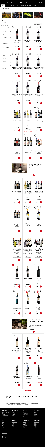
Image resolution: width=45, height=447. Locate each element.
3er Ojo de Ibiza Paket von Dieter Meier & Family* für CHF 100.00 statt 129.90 (38, 148)
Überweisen (35, 414)
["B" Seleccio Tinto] (17, 34)
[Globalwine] (22, 2)
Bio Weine (6, 15)
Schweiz (3, 426)
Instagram (13, 412)
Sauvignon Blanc (25, 424)
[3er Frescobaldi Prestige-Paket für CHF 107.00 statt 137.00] (17, 114)
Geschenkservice (4, 414)
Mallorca (13, 424)
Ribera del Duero (14, 422)
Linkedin (13, 414)
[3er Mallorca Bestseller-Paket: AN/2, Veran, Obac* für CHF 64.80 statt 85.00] (17, 142)
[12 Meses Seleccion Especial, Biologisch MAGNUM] (28, 87)
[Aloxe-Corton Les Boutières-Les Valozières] (28, 342)
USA (2, 432)
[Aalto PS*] (39, 271)
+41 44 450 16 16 (6, 412)
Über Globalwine (25, 412)
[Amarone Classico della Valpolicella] (17, 370)
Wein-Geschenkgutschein (5, 415)
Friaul (13, 428)
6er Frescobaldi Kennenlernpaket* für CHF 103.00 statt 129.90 (17, 249)
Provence (13, 432)
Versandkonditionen (25, 414)
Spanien (3, 422)
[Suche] (40, 2)
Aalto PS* (38, 278)
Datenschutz (24, 416)
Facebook (13, 413)
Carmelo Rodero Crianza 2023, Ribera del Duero (36, 165)
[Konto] (42, 2)
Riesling (24, 427)
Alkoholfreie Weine (28, 15)
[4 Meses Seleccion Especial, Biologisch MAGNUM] (39, 214)
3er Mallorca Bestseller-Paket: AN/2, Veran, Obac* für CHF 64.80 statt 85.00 (17, 148)
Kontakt (3, 413)
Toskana (13, 425)
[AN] (39, 370)
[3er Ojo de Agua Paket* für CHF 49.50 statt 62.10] (28, 142)
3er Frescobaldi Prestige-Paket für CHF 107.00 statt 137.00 (17, 121)
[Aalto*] (17, 298)
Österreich (3, 427)
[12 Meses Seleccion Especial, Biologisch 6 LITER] (17, 87)
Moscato (24, 426)
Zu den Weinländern (4, 433)
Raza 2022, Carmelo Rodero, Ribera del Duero (36, 320)
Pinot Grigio (24, 423)
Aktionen (38, 15)
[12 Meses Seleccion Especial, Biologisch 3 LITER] (39, 61)
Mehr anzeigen (28, 390)
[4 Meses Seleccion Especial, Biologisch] (28, 214)
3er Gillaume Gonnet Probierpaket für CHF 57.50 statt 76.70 (27, 121)
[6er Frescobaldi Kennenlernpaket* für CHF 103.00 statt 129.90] (17, 242)
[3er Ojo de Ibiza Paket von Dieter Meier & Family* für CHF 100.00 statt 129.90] (39, 142)
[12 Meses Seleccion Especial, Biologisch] (28, 34)
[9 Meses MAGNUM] (28, 271)
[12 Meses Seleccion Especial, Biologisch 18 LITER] (28, 61)
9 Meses (17, 278)
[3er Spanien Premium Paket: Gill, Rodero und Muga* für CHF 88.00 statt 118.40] (39, 185)
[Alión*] (17, 342)
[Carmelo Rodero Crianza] (19, 168)
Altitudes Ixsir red (38, 348)
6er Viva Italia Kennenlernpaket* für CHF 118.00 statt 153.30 (38, 249)
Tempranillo (35, 424)
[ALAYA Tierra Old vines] (28, 298)
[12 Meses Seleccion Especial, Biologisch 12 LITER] (17, 61)
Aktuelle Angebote (4, 416)
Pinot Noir (35, 427)
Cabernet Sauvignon (36, 422)
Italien (2, 423)
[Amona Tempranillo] (28, 370)
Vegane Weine (17, 15)
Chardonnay (24, 422)
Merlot (35, 423)
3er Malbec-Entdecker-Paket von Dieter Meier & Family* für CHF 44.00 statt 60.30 (38, 121)
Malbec (35, 425)
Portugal (3, 425)
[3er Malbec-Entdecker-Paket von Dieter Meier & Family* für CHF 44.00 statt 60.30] (39, 114)
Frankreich (3, 424)
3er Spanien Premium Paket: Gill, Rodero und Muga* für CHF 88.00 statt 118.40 (38, 192)
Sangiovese (35, 428)
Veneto (13, 427)
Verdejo (24, 428)
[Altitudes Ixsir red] (39, 342)
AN (38, 376)
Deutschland (3, 428)
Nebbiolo (35, 426)
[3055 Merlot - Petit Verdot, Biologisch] (39, 87)
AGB (23, 415)
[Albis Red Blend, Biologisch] (39, 298)
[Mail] (11, 2)
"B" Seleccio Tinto (17, 40)
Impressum (24, 417)
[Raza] (19, 324)
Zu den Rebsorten (25, 432)
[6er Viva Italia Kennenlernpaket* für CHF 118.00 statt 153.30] (39, 242)
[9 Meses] (17, 271)
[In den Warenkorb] (19, 49)
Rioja (13, 423)
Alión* (17, 348)
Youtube (13, 415)
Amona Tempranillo (28, 376)
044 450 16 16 (7, 2)
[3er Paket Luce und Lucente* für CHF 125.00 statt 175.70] (17, 185)
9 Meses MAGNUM (28, 278)
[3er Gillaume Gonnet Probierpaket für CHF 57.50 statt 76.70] (28, 114)
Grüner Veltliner (25, 425)
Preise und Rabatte (25, 413)
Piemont (13, 426)
